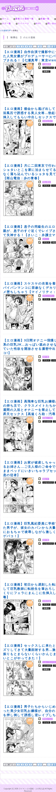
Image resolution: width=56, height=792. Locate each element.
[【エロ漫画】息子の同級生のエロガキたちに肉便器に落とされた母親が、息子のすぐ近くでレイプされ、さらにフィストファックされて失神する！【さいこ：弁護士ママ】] (18, 255)
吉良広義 (46, 601)
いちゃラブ (48, 68)
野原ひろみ (47, 719)
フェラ (46, 722)
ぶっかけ (47, 421)
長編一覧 (45, 19)
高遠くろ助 (47, 418)
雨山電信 (46, 182)
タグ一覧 (6, 23)
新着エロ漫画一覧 (24, 19)
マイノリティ (48, 296)
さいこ (45, 239)
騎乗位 (46, 72)
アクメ (46, 186)
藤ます (45, 479)
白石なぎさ (47, 121)
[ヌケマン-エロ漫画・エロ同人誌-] (20, 6)
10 (40, 46)
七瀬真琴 (46, 64)
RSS (38, 23)
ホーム (5, 19)
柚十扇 (45, 357)
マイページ (23, 23)
